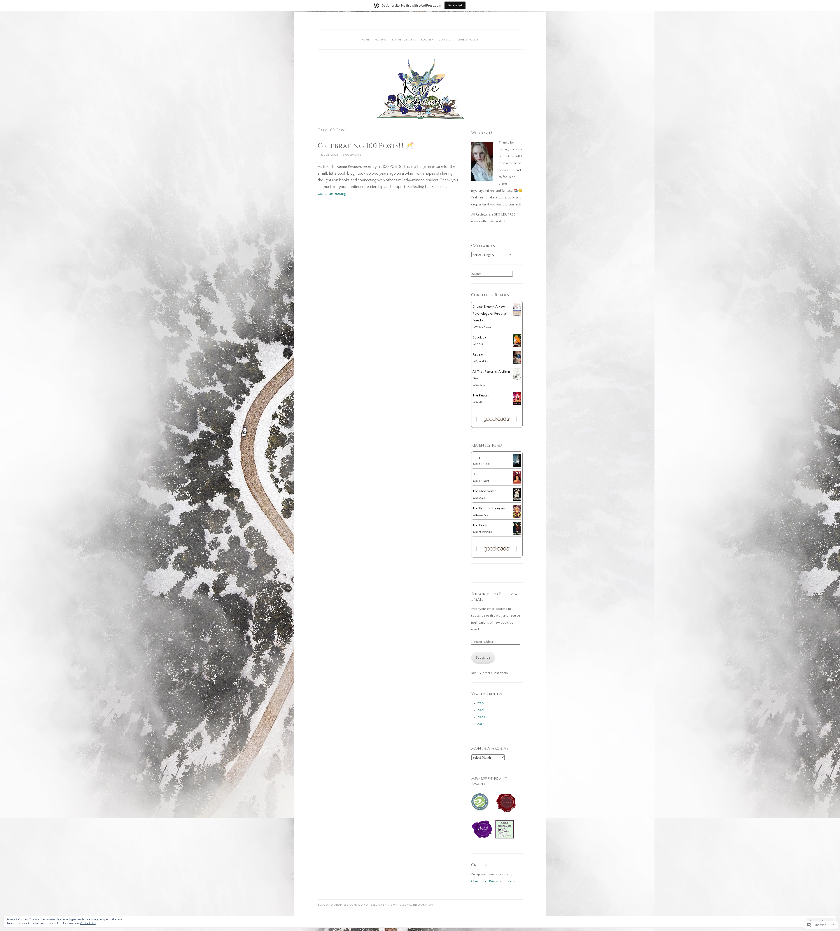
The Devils (480, 525)
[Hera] (517, 482)
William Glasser (483, 327)
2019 (480, 724)
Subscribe (483, 657)
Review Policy (468, 39)
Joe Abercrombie (483, 532)
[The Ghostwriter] (517, 499)
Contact (445, 39)
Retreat (477, 354)
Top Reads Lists (404, 39)
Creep (476, 457)
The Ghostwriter (484, 491)
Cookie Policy (88, 923)
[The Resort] (517, 404)
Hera (475, 474)
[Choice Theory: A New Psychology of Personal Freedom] (517, 315)
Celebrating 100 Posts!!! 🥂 (366, 146)
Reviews (380, 39)
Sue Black (480, 385)
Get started (455, 5)
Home (365, 39)
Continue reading (332, 193)
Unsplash (509, 881)
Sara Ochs (480, 402)
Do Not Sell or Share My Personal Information (395, 904)
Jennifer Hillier (482, 464)
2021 (480, 710)
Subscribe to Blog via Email (494, 596)
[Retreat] (517, 363)
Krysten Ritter (482, 361)
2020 (481, 717)
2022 (481, 703)
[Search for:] (492, 274)
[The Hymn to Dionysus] (517, 517)
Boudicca (479, 337)
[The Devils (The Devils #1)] (517, 534)
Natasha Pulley (482, 515)
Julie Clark (480, 498)
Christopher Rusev (484, 881)
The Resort (480, 395)
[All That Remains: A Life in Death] (517, 379)
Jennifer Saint (482, 481)
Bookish (427, 39)
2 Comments (352, 154)
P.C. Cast (479, 344)
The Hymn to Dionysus (489, 508)
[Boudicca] (517, 346)
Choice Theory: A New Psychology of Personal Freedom (489, 313)
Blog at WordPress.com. (337, 904)
